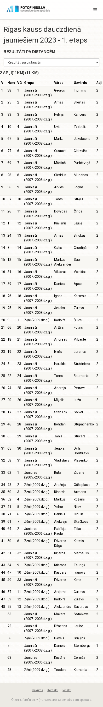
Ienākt (67, 690)
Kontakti (52, 690)
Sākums (37, 690)
